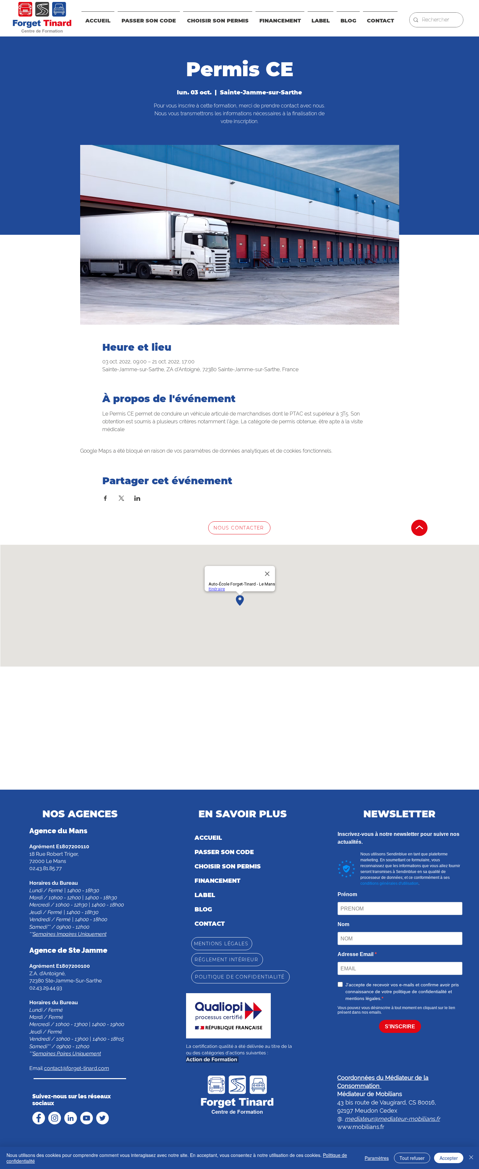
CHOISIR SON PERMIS (228, 866)
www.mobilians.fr (360, 1126)
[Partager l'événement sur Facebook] (105, 498)
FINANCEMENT (217, 880)
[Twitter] (102, 1118)
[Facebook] (38, 1118)
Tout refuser (412, 1158)
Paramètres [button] (377, 1158)
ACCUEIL (208, 837)
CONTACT (210, 923)
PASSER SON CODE (224, 852)
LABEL (205, 895)
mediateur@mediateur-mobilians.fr (392, 1118)
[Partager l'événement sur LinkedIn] (137, 498)
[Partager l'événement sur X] (121, 498)
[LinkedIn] (70, 1118)
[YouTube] (86, 1118)
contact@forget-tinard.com (76, 1068)
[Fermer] (471, 1158)
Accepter (449, 1158)
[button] (280, 17)
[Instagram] (54, 1118)
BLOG (203, 909)
